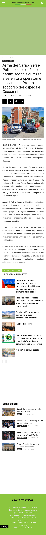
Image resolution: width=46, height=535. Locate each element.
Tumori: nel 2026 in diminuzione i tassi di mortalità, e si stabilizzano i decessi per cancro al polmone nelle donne (28, 286)
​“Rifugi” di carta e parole (27, 350)
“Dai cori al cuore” (24, 324)
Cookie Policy (23, 525)
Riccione (12, 57)
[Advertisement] (23, 30)
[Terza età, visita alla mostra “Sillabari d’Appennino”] (8, 447)
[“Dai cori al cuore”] (8, 326)
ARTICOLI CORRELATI (12, 271)
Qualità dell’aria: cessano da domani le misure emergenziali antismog (29, 315)
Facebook (25, 528)
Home (4, 57)
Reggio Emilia (21, 426)
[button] (42, 3)
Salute (12, 61)
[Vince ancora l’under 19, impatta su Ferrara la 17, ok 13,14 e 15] (8, 435)
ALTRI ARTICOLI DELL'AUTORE (15, 274)
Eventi (19, 449)
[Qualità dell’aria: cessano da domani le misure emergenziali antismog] (8, 315)
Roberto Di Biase (11, 96)
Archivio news (22, 523)
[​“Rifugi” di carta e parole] (8, 353)
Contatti (12, 523)
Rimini (19, 414)
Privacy (33, 523)
